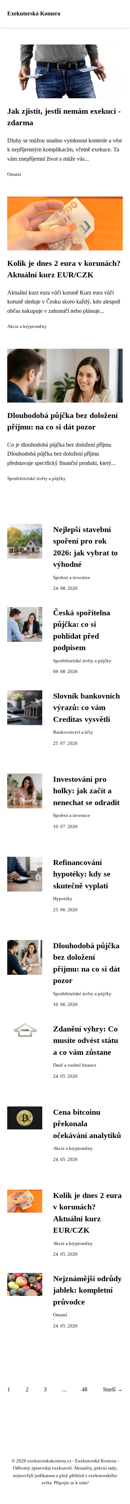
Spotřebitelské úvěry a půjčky (36, 478)
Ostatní (14, 174)
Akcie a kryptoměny (27, 326)
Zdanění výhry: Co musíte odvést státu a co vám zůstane (85, 1041)
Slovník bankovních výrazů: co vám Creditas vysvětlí (86, 708)
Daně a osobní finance (74, 1065)
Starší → (113, 1389)
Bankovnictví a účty (73, 732)
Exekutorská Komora (33, 13)
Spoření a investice (71, 577)
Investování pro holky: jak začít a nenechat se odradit (86, 791)
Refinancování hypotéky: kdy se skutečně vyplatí (81, 874)
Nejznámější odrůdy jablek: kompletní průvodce (87, 1290)
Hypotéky (63, 898)
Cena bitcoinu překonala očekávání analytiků (87, 1124)
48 (84, 1389)
